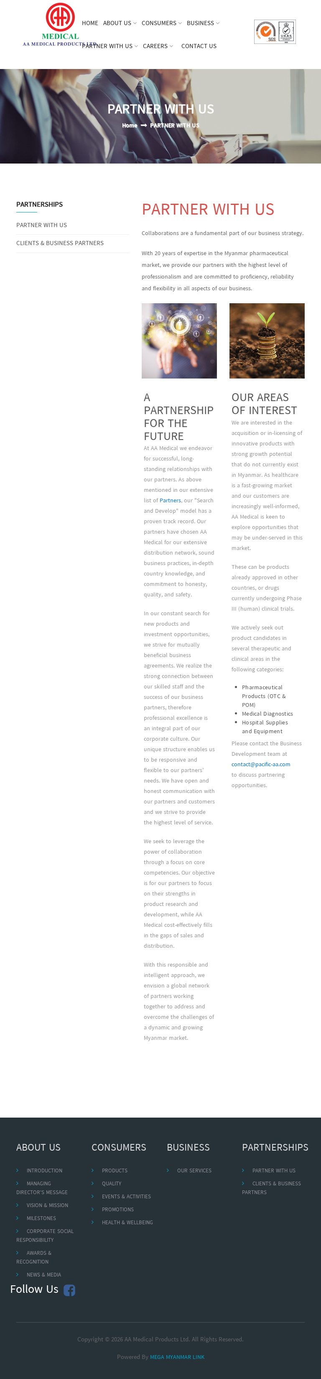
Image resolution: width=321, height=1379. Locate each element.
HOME (90, 23)
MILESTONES (41, 1218)
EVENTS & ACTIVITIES (126, 1196)
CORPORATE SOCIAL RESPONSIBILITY (45, 1236)
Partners (170, 501)
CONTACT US (199, 46)
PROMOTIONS (118, 1209)
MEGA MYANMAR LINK (177, 1357)
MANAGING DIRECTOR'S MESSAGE (42, 1188)
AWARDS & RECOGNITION (33, 1257)
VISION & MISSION (47, 1205)
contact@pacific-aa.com (261, 765)
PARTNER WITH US (41, 225)
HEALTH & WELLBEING (127, 1222)
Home (129, 125)
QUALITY (111, 1183)
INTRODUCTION (44, 1171)
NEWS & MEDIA (44, 1275)
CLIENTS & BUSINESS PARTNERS (60, 243)
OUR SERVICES (194, 1171)
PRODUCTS (114, 1171)
